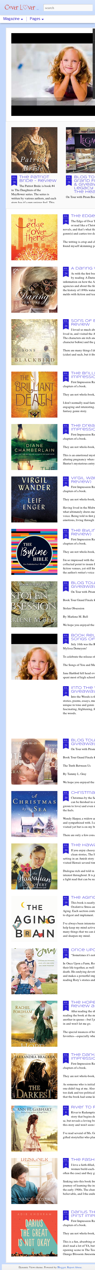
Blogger (61, 1267)
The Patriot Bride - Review (37, 179)
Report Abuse (74, 1267)
